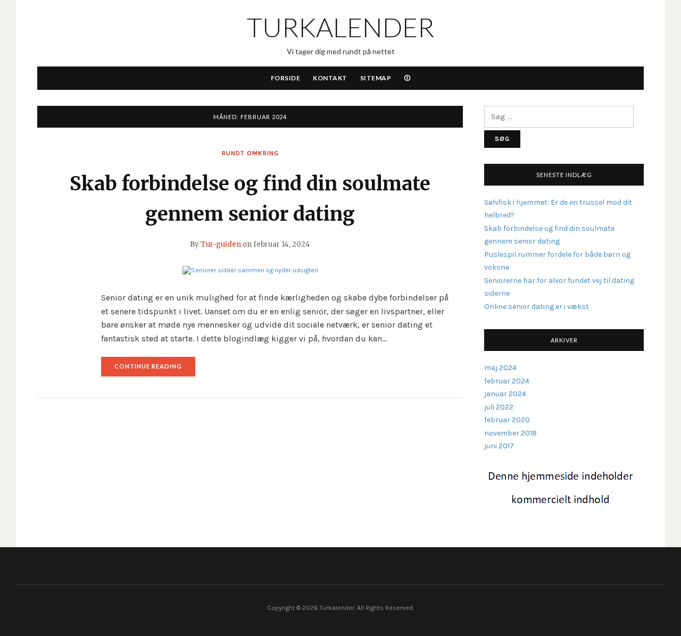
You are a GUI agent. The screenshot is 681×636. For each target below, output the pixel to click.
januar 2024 (505, 393)
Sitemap (376, 78)
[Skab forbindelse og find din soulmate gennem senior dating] (250, 269)
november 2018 (510, 433)
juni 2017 (499, 445)
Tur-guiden (221, 244)
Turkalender (340, 27)
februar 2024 (506, 381)
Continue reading (154, 369)
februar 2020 (507, 419)
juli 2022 (498, 407)
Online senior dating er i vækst (536, 306)
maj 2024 (500, 367)
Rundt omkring (250, 153)
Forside (286, 78)
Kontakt (330, 78)
